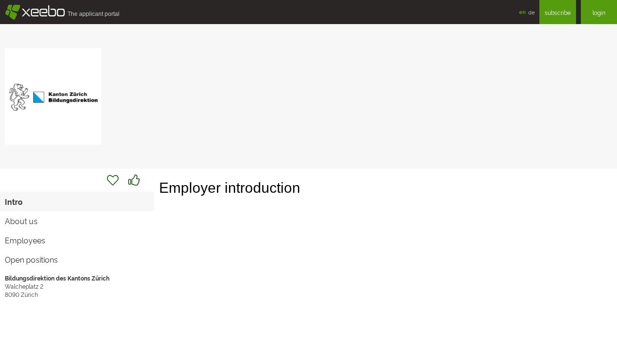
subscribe (558, 12)
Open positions (31, 259)
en (522, 11)
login (598, 12)
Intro (14, 201)
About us (21, 220)
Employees (25, 240)
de (531, 12)
